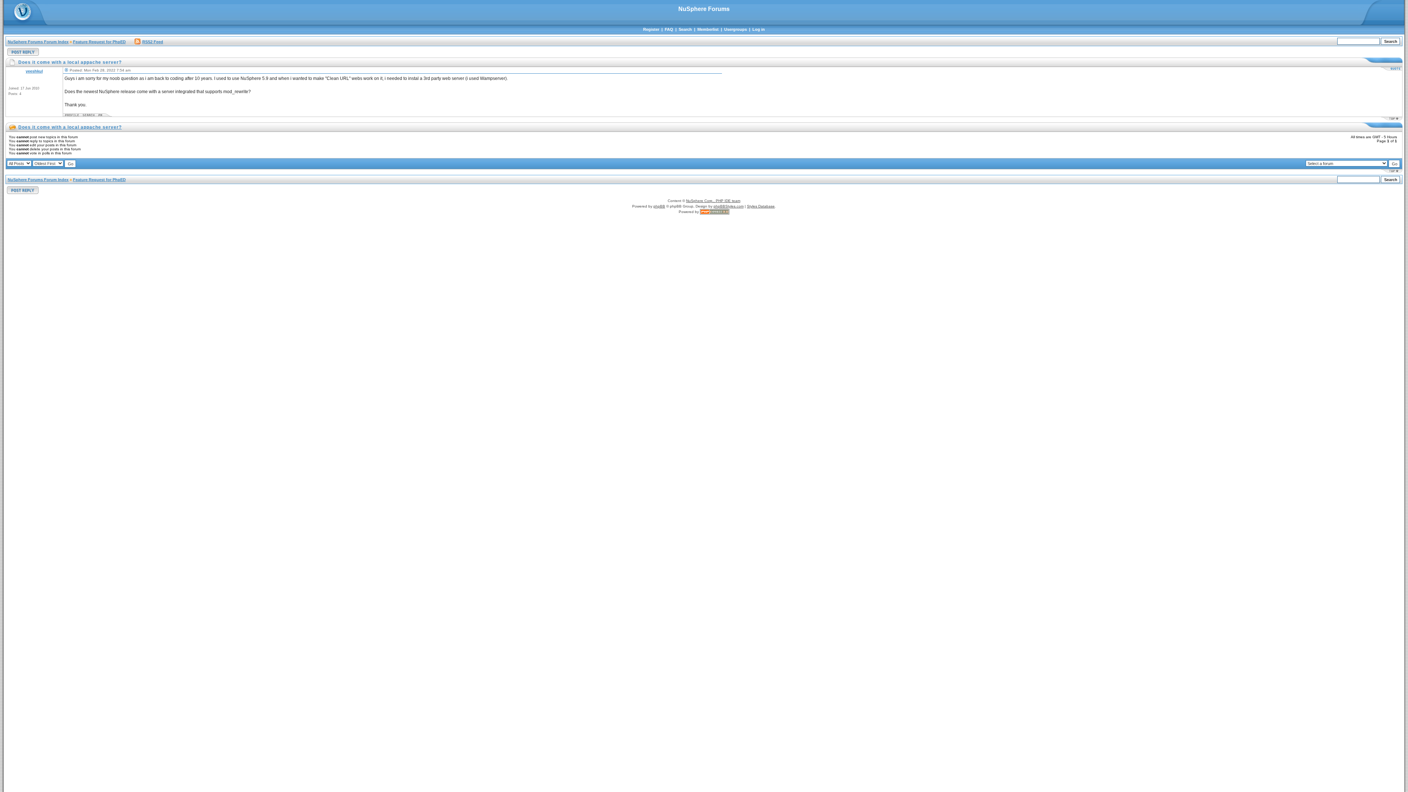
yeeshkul (34, 71)
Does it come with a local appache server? (70, 127)
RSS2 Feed (152, 42)
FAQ (669, 29)
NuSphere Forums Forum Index (38, 42)
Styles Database (761, 206)
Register (651, 29)
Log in (758, 29)
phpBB (659, 206)
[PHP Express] (714, 212)
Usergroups (735, 29)
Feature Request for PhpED (99, 42)
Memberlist (708, 29)
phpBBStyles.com (729, 206)
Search (685, 29)
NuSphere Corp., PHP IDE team (713, 201)
